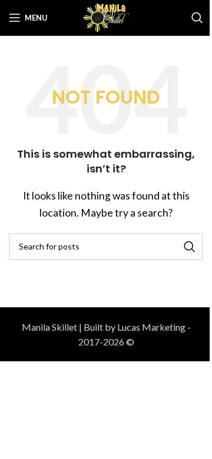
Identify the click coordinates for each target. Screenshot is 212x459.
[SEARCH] (189, 246)
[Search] (197, 17)
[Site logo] (106, 16)
